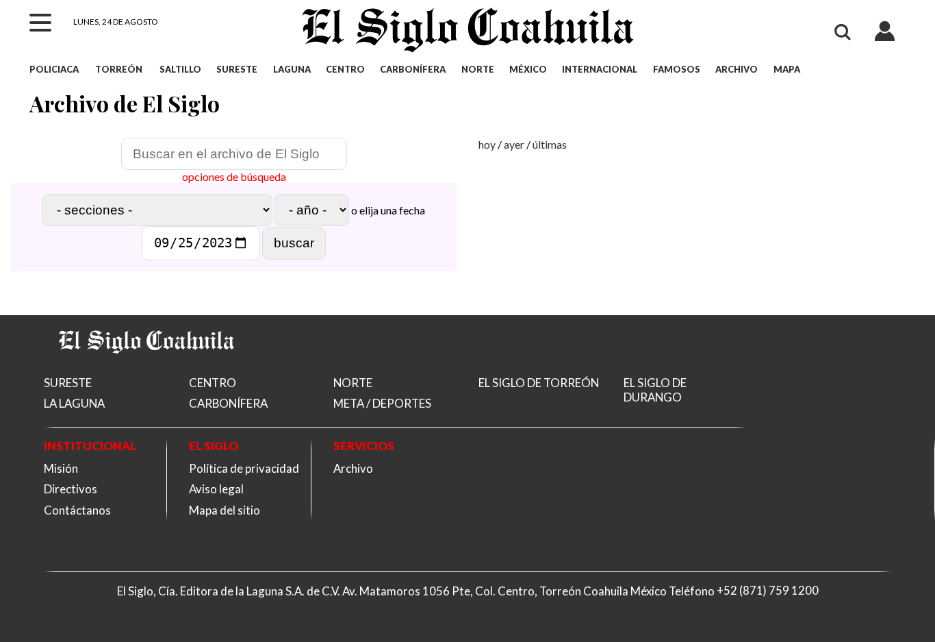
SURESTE (236, 69)
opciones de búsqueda (234, 176)
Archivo (353, 468)
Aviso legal (216, 489)
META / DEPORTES (382, 403)
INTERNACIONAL (599, 69)
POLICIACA (54, 69)
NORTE (477, 69)
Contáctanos (77, 510)
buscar (294, 243)
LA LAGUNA (74, 403)
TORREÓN (118, 69)
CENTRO (345, 69)
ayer (514, 144)
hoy (487, 144)
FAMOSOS (676, 69)
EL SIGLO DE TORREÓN (538, 382)
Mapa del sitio (224, 510)
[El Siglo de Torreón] (146, 369)
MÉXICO (528, 69)
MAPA (786, 69)
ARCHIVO (736, 69)
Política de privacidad (244, 468)
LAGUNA (292, 69)
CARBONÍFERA (413, 69)
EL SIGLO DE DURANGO (655, 389)
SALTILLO (180, 69)
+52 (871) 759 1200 (768, 591)
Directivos (70, 489)
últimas (550, 144)
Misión (61, 468)
